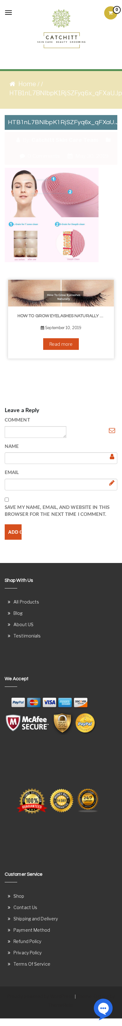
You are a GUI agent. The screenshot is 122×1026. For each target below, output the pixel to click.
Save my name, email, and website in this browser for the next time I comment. (57, 511)
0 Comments (43, 156)
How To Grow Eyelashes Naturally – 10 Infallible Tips (63, 316)
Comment (17, 420)
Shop (18, 896)
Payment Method (31, 930)
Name (12, 446)
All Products (26, 601)
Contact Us (25, 907)
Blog (18, 613)
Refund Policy (27, 941)
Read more (61, 344)
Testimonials (27, 635)
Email (12, 472)
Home (27, 84)
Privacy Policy (27, 952)
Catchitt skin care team (65, 140)
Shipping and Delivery (35, 918)
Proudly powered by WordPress (40, 996)
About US (23, 624)
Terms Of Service (31, 964)
